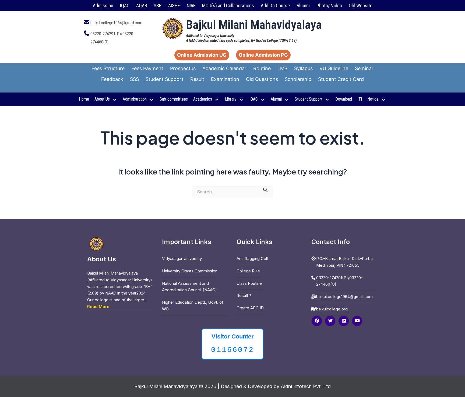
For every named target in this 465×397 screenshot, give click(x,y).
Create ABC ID (250, 307)
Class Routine (249, 283)
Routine (262, 68)
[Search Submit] (265, 189)
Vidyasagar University (182, 258)
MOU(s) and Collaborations (228, 5)
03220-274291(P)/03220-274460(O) (339, 281)
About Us (102, 99)
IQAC (124, 5)
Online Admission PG (263, 55)
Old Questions (262, 79)
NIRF (191, 5)
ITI (359, 99)
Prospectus (183, 68)
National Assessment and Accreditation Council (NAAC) (189, 287)
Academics (202, 99)
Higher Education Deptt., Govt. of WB (192, 306)
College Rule (248, 270)
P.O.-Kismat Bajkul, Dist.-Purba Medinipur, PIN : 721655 (344, 262)
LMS (282, 68)
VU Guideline (333, 68)
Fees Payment (147, 68)
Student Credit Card (341, 79)
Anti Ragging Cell (252, 258)
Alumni (303, 5)
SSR (157, 5)
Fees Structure (108, 68)
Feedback (112, 79)
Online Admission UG (202, 55)
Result (197, 79)
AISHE (174, 5)
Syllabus (303, 68)
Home (84, 99)
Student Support (165, 79)
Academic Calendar (224, 68)
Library (231, 99)
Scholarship (298, 79)
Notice (373, 99)
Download (343, 99)
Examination (225, 79)
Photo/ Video (329, 5)
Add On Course (275, 5)
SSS (134, 79)
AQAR (141, 5)
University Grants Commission (189, 270)
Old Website (360, 5)
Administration (135, 99)
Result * (244, 295)
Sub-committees (174, 99)
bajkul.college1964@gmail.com (116, 22)
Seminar (364, 68)
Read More (98, 306)
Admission (103, 5)
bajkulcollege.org (332, 309)
